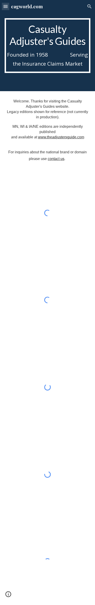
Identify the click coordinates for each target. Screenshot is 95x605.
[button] (5, 6)
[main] (47, 45)
